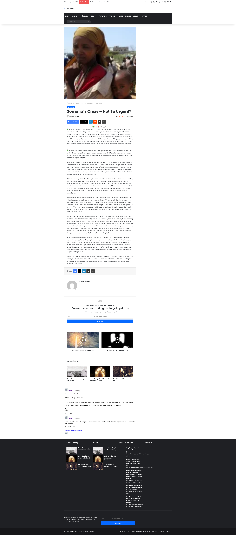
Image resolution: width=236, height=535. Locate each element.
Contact (143, 16)
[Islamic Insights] (69, 9)
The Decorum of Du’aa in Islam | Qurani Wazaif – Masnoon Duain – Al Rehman (134, 499)
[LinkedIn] (91, 122)
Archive (112, 16)
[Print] (104, 122)
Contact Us (168, 531)
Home (67, 16)
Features (102, 16)
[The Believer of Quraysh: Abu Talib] (123, 371)
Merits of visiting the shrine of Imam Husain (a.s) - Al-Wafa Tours (133, 461)
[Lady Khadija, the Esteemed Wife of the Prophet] (100, 371)
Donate (128, 16)
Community (80, 103)
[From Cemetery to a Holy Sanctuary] (77, 371)
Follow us (148, 443)
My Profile (139, 531)
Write (121, 16)
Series (85, 16)
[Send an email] (78, 116)
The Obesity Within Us (96, 2)
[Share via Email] (99, 122)
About (135, 16)
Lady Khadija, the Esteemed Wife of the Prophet (99, 380)
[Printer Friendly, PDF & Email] (100, 127)
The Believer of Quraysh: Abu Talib (122, 380)
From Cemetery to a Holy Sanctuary (75, 380)
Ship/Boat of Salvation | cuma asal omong (133, 449)
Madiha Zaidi (73, 116)
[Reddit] (95, 122)
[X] (79, 271)
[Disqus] (100, 411)
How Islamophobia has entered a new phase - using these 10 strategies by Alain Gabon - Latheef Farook (134, 474)
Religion (75, 16)
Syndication (155, 531)
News (93, 16)
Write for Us (146, 531)
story (115, 186)
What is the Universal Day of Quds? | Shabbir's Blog (134, 486)
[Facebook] (75, 271)
